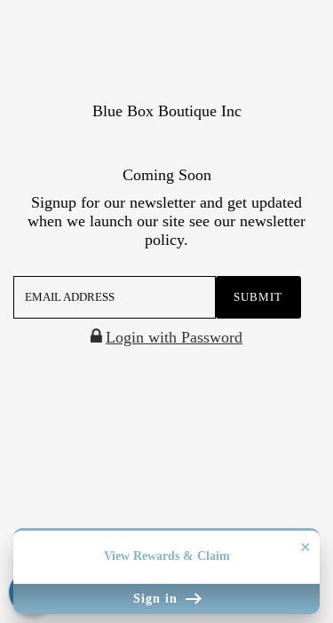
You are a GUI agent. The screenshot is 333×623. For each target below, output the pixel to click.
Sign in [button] (157, 598)
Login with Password (174, 337)
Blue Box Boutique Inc (167, 111)
